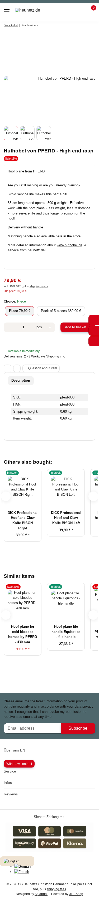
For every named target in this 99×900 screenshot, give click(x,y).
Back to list (11, 25)
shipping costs (39, 286)
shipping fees (56, 889)
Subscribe (77, 728)
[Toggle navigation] (7, 10)
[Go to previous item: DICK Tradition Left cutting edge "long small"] (79, 26)
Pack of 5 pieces (63, 311)
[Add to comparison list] (7, 368)
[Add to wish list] (17, 368)
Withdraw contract (19, 764)
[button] (90, 10)
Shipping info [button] (55, 356)
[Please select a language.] (11, 861)
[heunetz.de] (27, 10)
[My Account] (81, 10)
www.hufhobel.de (69, 245)
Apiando (41, 894)
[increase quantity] (50, 327)
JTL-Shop (76, 894)
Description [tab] (20, 380)
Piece (19, 311)
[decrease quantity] (9, 327)
